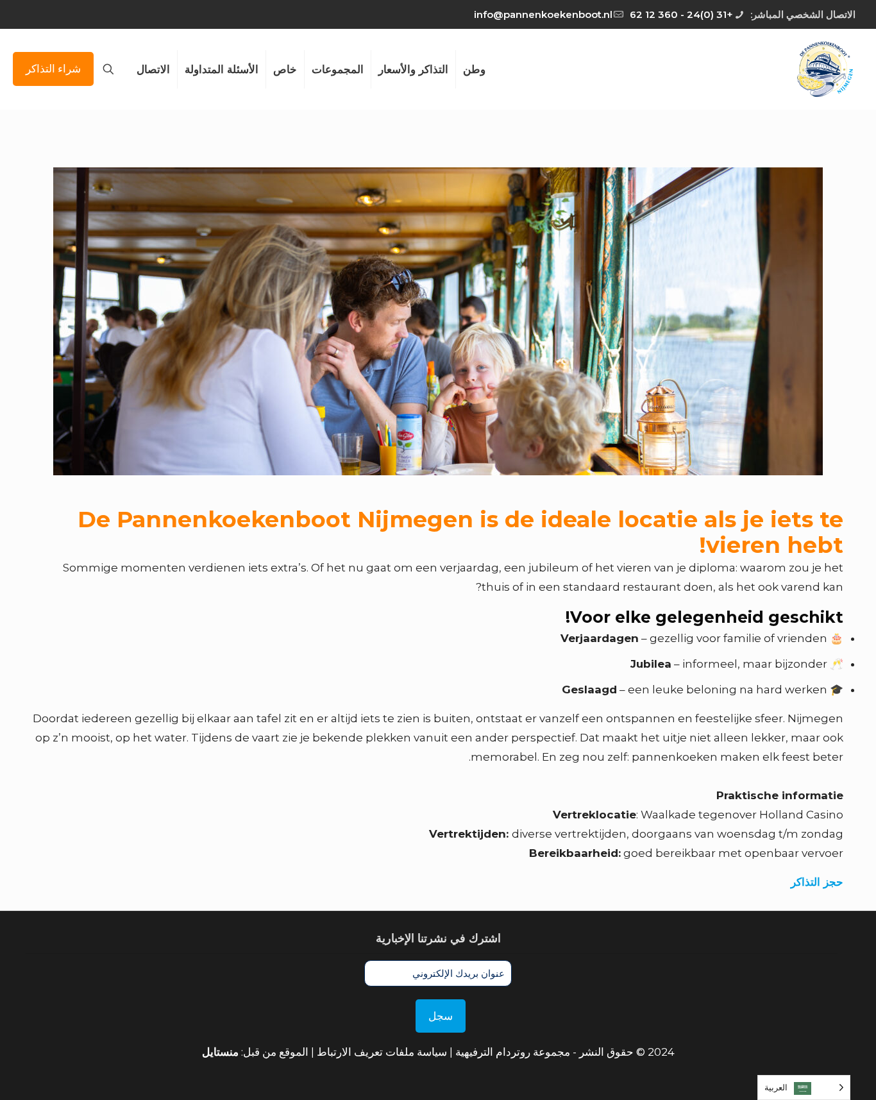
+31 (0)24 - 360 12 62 (681, 14)
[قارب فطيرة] (823, 69)
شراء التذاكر (53, 68)
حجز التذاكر (817, 882)
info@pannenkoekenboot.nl (543, 14)
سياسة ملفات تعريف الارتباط (382, 1051)
